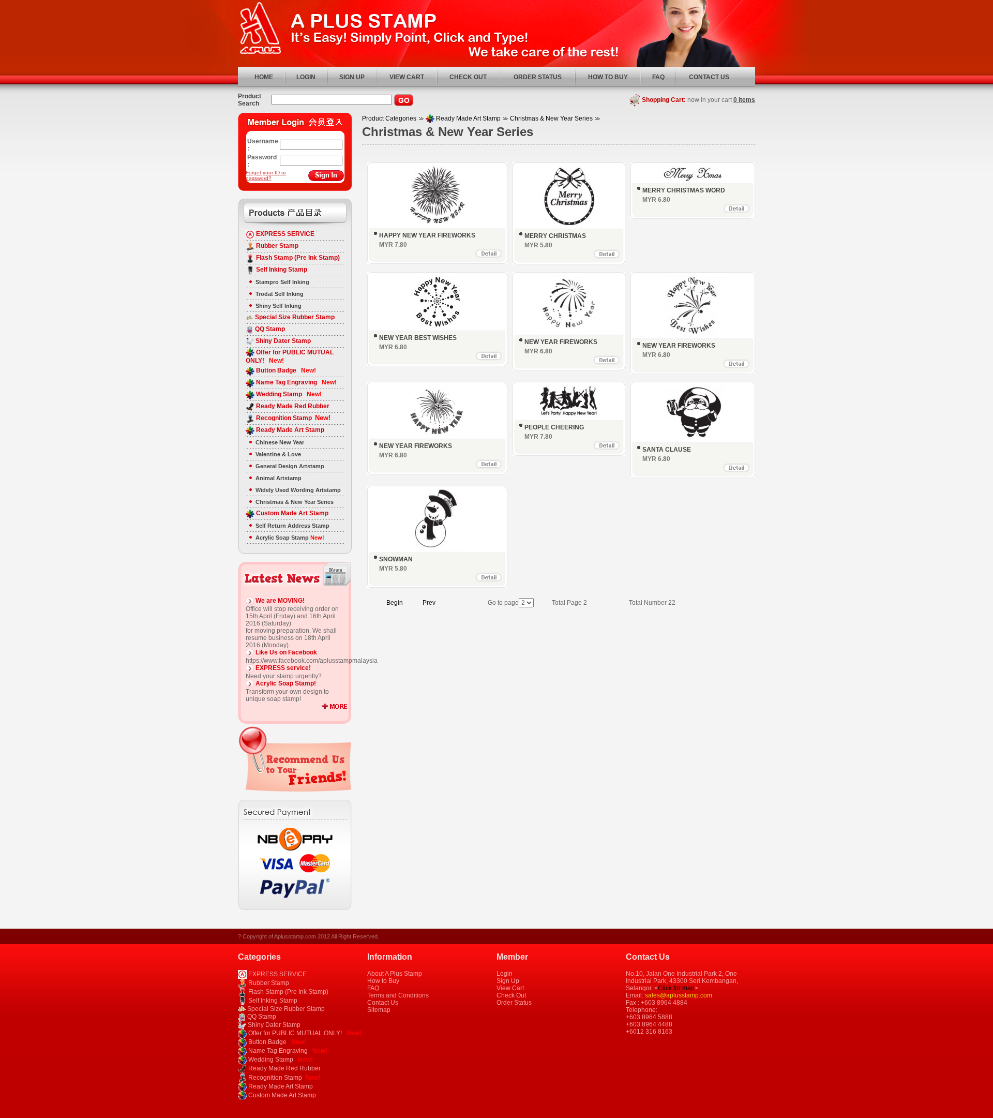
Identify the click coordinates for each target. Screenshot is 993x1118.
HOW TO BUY (608, 77)
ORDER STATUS (538, 77)
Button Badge (285, 370)
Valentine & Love (278, 454)
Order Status (514, 1002)
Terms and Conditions (398, 995)
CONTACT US (709, 77)
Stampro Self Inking (282, 282)
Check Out (511, 995)
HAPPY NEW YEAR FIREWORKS (427, 235)
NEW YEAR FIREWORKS (560, 342)
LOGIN (305, 77)
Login (504, 973)
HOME (263, 77)
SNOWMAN (396, 559)
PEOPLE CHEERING (554, 427)
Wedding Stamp (288, 394)
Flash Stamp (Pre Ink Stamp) (297, 257)
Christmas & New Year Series (294, 502)
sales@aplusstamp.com (678, 995)
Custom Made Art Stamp (291, 513)
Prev (429, 602)
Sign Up (507, 981)
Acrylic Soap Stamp (289, 537)
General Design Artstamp (289, 466)
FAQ (658, 77)
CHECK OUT (468, 77)
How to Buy (383, 981)
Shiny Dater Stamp (282, 341)
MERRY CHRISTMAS (555, 236)
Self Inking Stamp (280, 269)
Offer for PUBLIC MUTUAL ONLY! (304, 1033)
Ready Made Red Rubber (291, 406)
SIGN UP (352, 77)
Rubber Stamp (276, 245)
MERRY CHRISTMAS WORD (683, 190)
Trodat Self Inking (279, 294)
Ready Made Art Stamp (289, 430)
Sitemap (378, 1009)
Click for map (676, 988)
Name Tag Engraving (295, 382)
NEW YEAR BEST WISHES (418, 337)
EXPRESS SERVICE (284, 233)
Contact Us (382, 1002)
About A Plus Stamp (394, 973)
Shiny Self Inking (278, 306)
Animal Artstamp (278, 478)
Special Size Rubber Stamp (294, 317)
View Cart (510, 988)
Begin (394, 602)
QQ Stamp (269, 329)
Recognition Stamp (292, 418)
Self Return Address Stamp (292, 526)
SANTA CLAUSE (666, 449)
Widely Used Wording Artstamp (298, 490)
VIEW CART (406, 77)
